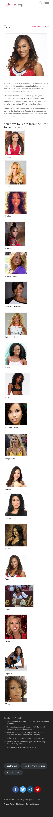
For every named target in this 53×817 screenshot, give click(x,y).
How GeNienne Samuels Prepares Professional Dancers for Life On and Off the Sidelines (25, 733)
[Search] (39, 2)
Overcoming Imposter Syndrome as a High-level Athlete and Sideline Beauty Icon (26, 728)
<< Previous (36, 26)
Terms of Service (32, 804)
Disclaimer (20, 804)
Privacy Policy (9, 804)
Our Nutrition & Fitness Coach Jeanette (22, 747)
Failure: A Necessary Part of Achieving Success (25, 738)
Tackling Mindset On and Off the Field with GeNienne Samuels (28, 722)
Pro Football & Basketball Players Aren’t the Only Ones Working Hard (26, 743)
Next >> (46, 26)
